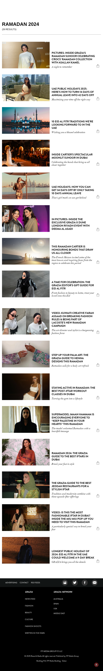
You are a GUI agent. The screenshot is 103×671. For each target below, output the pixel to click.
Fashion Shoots (33, 626)
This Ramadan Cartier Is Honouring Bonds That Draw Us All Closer (72, 250)
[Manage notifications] (96, 665)
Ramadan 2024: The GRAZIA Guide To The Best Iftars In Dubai (70, 456)
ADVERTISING (11, 582)
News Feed (30, 599)
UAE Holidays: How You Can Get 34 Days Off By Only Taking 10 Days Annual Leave (73, 190)
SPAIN (56, 603)
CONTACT (24, 582)
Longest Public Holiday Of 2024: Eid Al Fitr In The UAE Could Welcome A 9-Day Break (73, 554)
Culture (29, 619)
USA (55, 608)
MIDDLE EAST (59, 613)
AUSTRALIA (58, 599)
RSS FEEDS (35, 582)
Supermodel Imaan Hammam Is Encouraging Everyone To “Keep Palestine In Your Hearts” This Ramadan (73, 419)
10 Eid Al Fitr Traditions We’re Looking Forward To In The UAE (72, 125)
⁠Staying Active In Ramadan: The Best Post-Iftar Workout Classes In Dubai (73, 391)
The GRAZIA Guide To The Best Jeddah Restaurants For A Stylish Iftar (71, 486)
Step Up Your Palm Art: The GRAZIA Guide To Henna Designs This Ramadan (70, 358)
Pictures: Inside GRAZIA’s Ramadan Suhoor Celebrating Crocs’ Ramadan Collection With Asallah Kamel (73, 57)
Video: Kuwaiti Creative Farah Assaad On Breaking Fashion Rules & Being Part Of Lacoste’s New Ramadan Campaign (73, 319)
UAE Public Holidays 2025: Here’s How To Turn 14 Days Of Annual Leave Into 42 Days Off (73, 92)
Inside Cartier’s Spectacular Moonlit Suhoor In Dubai (72, 156)
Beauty (28, 612)
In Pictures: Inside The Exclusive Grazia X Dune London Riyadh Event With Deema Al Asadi (71, 224)
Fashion (29, 605)
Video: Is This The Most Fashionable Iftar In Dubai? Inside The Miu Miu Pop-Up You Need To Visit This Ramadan (72, 517)
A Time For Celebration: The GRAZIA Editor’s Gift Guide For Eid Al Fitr (73, 285)
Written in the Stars (35, 633)
